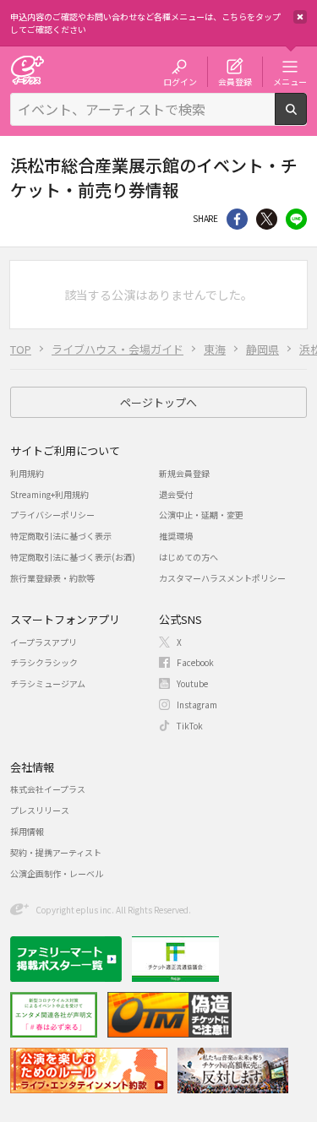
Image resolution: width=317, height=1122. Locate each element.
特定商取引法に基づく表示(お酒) (72, 556)
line (296, 219)
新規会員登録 (184, 473)
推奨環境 (176, 535)
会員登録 (235, 81)
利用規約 (27, 473)
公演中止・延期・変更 (201, 514)
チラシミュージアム (47, 683)
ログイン (180, 81)
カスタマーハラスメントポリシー (222, 578)
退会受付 (176, 494)
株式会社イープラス (47, 789)
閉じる (300, 17)
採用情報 (27, 831)
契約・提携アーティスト (55, 852)
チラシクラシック (44, 662)
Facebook (195, 662)
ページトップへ (158, 402)
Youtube (192, 683)
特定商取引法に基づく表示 (61, 535)
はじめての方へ (188, 556)
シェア (237, 219)
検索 (306, 118)
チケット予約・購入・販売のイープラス (27, 69)
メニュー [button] (290, 81)
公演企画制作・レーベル (56, 873)
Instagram (197, 704)
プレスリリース (39, 810)
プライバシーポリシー (52, 514)
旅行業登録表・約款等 (52, 578)
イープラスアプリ (43, 642)
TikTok (190, 725)
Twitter (266, 219)
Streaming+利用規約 (49, 494)
